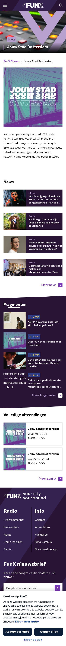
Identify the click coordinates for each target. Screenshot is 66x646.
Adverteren (42, 527)
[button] (5, 5)
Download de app (46, 549)
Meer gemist (47, 478)
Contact (40, 519)
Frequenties (11, 527)
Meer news (48, 285)
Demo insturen (13, 542)
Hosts (7, 534)
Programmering (14, 519)
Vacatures (41, 534)
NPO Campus (43, 542)
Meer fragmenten (44, 395)
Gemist (8, 549)
